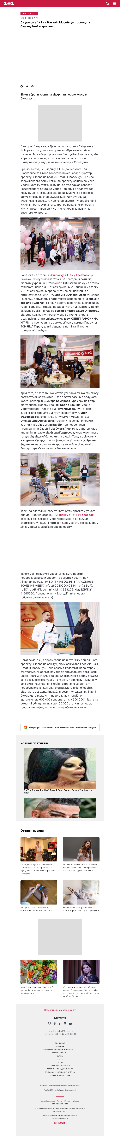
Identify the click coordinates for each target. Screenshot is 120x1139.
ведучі (60, 1059)
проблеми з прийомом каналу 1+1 (60, 1049)
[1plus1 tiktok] (60, 1023)
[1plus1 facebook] (65, 1023)
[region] (60, 123)
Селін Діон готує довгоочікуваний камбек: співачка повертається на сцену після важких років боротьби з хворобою (37, 869)
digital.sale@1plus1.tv (60, 1111)
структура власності (60, 1066)
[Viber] (32, 86)
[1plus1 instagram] (49, 1023)
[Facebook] (21, 86)
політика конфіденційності (60, 1069)
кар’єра (60, 1056)
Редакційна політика (60, 1075)
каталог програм (60, 1053)
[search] (107, 3)
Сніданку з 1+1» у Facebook (70, 275)
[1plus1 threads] (55, 1023)
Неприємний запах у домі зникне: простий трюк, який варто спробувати (81, 909)
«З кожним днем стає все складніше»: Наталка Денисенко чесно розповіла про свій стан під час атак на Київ (81, 867)
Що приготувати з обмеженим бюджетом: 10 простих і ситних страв (38, 909)
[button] (114, 3)
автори (60, 1062)
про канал (60, 1043)
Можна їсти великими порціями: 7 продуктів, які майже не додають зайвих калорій (36, 990)
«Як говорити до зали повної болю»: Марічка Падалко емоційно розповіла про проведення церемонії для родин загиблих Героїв (81, 991)
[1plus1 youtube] (70, 1023)
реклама (60, 1046)
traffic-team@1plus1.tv (60, 1118)
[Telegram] (27, 86)
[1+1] (9, 3)
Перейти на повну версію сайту (60, 1010)
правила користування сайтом (60, 1072)
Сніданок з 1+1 (29, 14)
